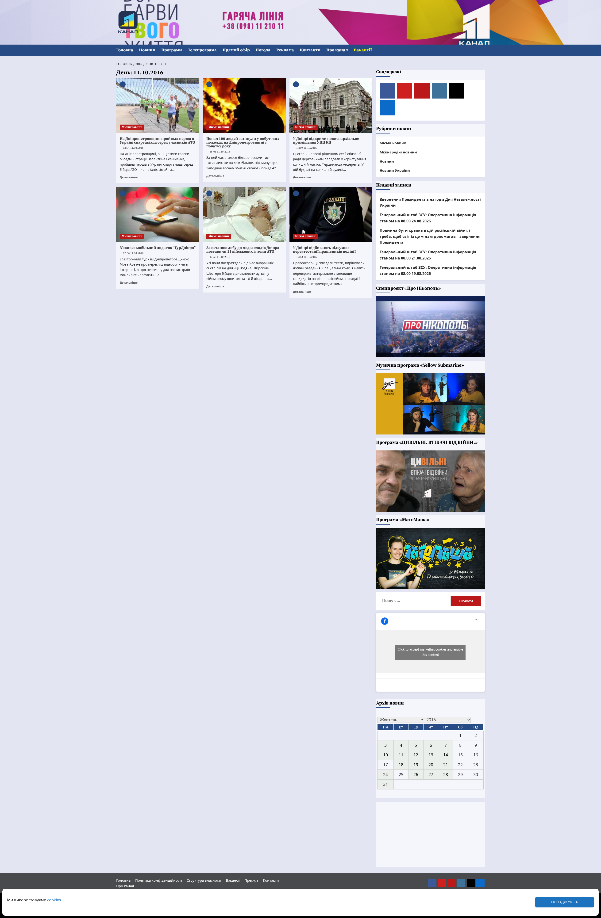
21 (445, 764)
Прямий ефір (236, 50)
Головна (124, 50)
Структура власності (204, 880)
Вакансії (363, 50)
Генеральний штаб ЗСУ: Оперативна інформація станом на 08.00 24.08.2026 (428, 218)
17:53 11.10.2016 (306, 257)
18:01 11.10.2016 (220, 151)
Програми (171, 50)
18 (401, 764)
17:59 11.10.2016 (306, 148)
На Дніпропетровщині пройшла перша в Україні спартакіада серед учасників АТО (157, 140)
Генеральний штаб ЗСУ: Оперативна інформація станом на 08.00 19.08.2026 (428, 270)
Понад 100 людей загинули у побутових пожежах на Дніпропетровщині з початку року (242, 142)
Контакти (310, 50)
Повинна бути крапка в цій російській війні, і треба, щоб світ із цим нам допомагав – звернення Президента (430, 236)
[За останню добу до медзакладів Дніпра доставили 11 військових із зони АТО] (244, 214)
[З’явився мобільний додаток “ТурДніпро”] (157, 214)
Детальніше (129, 177)
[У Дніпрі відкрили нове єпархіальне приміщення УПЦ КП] (331, 105)
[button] (482, 50)
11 (401, 755)
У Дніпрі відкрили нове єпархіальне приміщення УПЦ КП (326, 140)
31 (385, 784)
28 (445, 774)
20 (430, 764)
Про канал (337, 50)
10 (385, 755)
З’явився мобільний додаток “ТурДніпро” (158, 247)
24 (385, 774)
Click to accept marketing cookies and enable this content (430, 652)
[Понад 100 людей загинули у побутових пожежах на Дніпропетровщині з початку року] (244, 105)
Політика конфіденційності (158, 880)
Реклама (285, 50)
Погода (263, 50)
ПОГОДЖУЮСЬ (564, 902)
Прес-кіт (251, 880)
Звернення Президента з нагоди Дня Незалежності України (430, 202)
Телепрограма (202, 50)
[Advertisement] (430, 834)
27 (430, 774)
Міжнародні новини (398, 152)
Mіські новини (132, 127)
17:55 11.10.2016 (220, 257)
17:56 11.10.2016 (133, 253)
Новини (147, 50)
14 (445, 755)
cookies (54, 900)
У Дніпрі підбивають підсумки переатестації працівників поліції (324, 249)
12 (415, 755)
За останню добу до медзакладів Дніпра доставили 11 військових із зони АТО (242, 249)
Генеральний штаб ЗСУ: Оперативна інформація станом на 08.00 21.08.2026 (428, 255)
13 (430, 755)
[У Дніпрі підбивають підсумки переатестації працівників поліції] (331, 214)
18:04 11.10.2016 (133, 148)
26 (415, 774)
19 (415, 764)
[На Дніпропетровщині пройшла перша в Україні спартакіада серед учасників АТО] (157, 105)
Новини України (395, 170)
